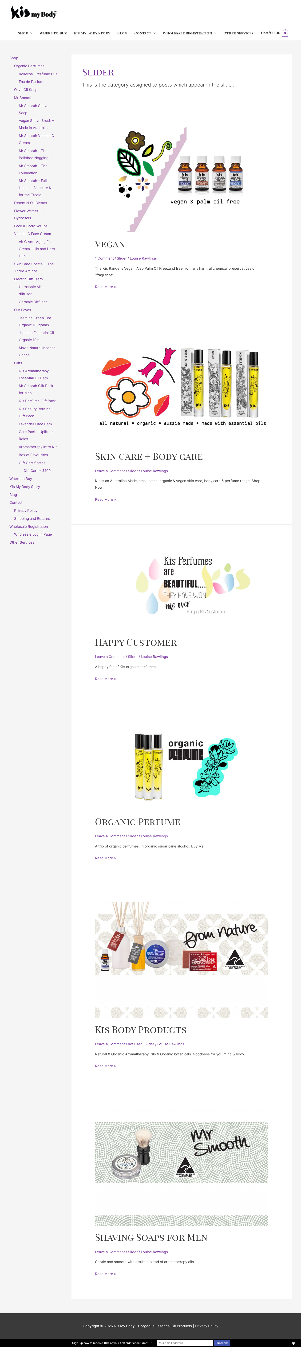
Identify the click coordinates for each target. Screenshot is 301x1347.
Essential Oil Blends (30, 203)
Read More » (105, 286)
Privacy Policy (25, 510)
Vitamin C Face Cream (32, 233)
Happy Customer (136, 642)
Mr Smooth (23, 97)
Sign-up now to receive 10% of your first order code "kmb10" (112, 1343)
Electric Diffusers (28, 279)
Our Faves (22, 310)
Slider (122, 258)
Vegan (110, 243)
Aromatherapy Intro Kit (38, 447)
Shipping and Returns (32, 518)
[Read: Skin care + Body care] (181, 387)
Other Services (238, 33)
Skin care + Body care (149, 456)
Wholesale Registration (187, 33)
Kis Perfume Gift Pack (37, 401)
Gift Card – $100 (37, 470)
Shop (23, 33)
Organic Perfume (137, 821)
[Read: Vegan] (181, 175)
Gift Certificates (32, 463)
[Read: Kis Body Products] (181, 960)
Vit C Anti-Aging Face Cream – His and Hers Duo (37, 249)
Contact (142, 33)
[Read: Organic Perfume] (181, 766)
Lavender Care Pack (35, 424)
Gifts (18, 363)
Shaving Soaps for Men (151, 1237)
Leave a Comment (110, 471)
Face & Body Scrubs (31, 226)
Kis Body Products (140, 1029)
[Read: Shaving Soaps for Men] (181, 1167)
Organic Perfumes (29, 66)
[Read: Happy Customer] (181, 587)
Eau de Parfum (31, 81)
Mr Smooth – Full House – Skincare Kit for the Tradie (36, 187)
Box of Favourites (33, 455)
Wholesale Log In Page (33, 534)
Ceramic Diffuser (33, 302)
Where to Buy (53, 33)
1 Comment (104, 258)
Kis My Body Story (92, 33)
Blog (122, 33)
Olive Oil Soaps (26, 89)
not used (135, 1044)
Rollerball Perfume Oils (38, 74)
